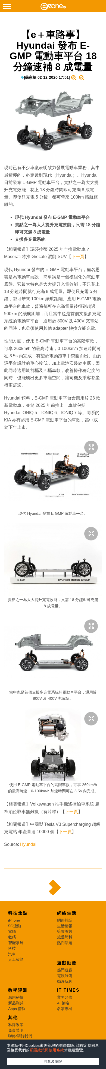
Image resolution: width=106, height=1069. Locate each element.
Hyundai (28, 844)
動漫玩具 (64, 981)
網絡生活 (67, 913)
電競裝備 (64, 976)
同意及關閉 (53, 1061)
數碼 (12, 937)
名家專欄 (64, 1009)
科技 (12, 948)
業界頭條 (64, 997)
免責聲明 (15, 1030)
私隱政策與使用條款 (47, 1050)
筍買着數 (64, 931)
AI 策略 (63, 1003)
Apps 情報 (17, 1009)
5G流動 (14, 926)
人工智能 (15, 959)
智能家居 (15, 943)
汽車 (12, 954)
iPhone (14, 920)
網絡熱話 (64, 920)
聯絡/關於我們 (20, 1036)
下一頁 (77, 256)
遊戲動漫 (67, 963)
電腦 (12, 931)
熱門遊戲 (64, 970)
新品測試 (15, 1003)
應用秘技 (15, 997)
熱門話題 (64, 943)
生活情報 (64, 926)
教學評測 (18, 990)
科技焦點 (18, 913)
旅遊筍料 (64, 937)
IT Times (68, 990)
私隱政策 (15, 1024)
